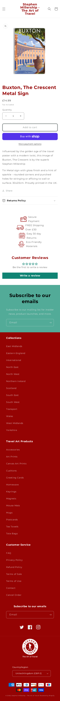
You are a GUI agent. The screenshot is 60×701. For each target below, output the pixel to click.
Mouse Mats (13, 505)
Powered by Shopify (47, 695)
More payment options (30, 144)
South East (12, 395)
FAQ (8, 553)
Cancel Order (13, 595)
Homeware (12, 484)
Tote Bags (12, 533)
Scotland (11, 388)
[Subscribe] (50, 322)
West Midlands (14, 423)
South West (13, 402)
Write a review (30, 275)
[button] (3, 9)
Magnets (11, 498)
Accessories (13, 449)
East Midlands (14, 346)
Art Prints (12, 456)
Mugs (9, 512)
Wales (9, 416)
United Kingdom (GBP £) (29, 673)
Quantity (7, 110)
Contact (10, 588)
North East (12, 367)
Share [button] (9, 190)
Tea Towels (12, 526)
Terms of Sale (14, 574)
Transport (11, 409)
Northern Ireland (16, 381)
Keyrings (11, 491)
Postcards (12, 519)
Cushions (11, 470)
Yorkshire (11, 430)
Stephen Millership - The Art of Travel (25, 695)
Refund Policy (14, 567)
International (13, 360)
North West (13, 374)
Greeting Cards (15, 477)
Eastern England (15, 353)
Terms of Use (13, 581)
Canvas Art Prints (16, 463)
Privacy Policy (14, 560)
